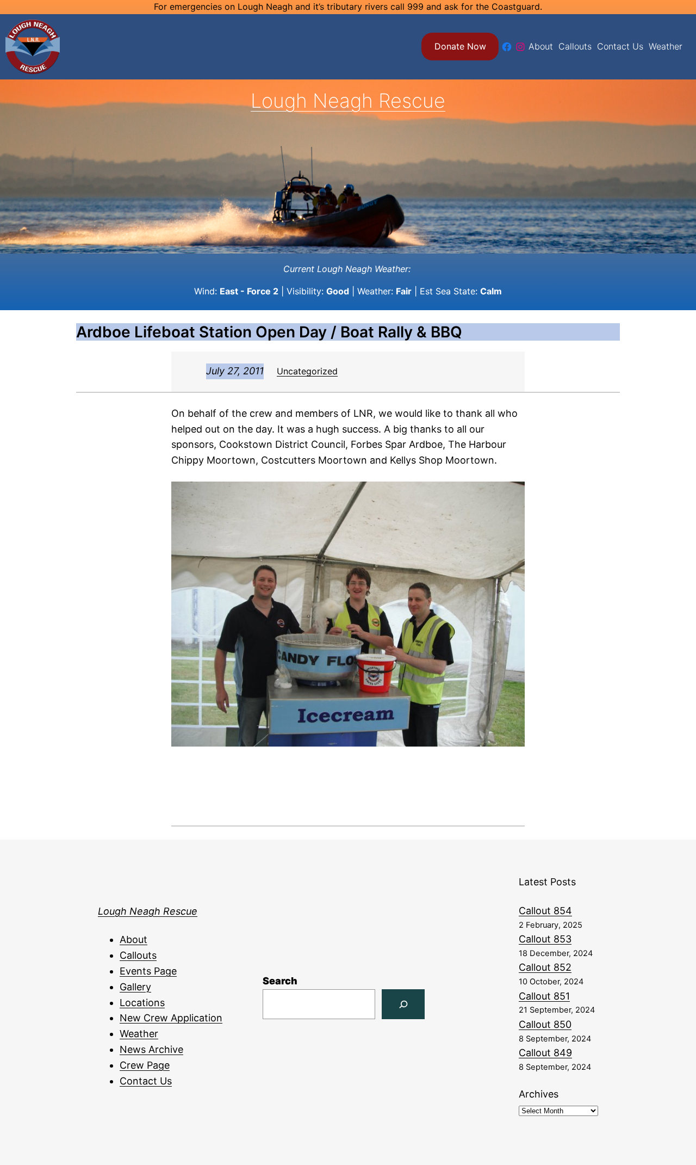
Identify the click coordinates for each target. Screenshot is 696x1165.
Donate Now (460, 46)
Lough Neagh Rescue (348, 101)
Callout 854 (545, 910)
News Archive (151, 1049)
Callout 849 (545, 1052)
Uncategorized (307, 371)
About (133, 939)
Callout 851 (544, 996)
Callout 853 (545, 939)
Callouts (138, 955)
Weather (139, 1033)
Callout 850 (545, 1024)
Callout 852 (545, 967)
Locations (142, 1002)
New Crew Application (171, 1018)
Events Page (148, 971)
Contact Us (146, 1081)
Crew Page (145, 1065)
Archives (538, 1094)
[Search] (403, 1004)
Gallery (135, 987)
